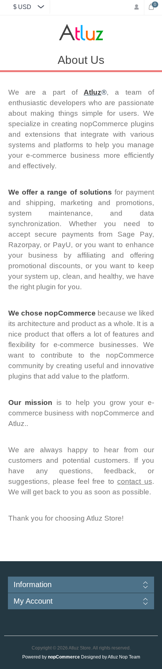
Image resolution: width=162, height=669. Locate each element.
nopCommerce (64, 657)
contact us (134, 481)
